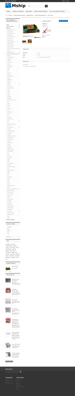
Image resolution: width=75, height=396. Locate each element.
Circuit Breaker (8, 249)
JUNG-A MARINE (10, 151)
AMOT (8, 216)
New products (10, 274)
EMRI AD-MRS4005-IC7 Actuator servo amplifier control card (15, 334)
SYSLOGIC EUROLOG (11, 130)
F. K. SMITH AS (10, 132)
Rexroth (8, 106)
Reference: (44, 23)
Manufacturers (10, 224)
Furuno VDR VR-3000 (16, 344)
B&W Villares (9, 226)
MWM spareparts (10, 43)
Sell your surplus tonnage (57, 11)
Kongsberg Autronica (29, 15)
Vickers (8, 93)
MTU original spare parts (11, 29)
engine (7, 255)
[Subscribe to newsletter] (20, 371)
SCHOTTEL (9, 146)
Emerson (8, 91)
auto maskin (8, 252)
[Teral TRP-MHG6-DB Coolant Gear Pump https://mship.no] (8, 354)
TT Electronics (9, 156)
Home (17, 382)
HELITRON (9, 67)
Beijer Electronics (10, 118)
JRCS (8, 89)
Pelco (8, 168)
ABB (8, 120)
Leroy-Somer (9, 108)
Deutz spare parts (10, 40)
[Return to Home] (6, 15)
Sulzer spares (9, 202)
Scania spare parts (10, 45)
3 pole (17, 257)
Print (45, 36)
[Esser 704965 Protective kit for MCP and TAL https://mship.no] (8, 310)
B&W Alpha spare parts (11, 41)
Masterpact (13, 257)
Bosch (8, 69)
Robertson (9, 55)
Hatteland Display (10, 207)
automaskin (8, 244)
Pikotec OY (9, 74)
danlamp (8, 178)
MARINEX (9, 134)
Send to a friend (47, 35)
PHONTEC (9, 60)
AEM (8, 233)
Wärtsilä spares (9, 204)
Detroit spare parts (10, 31)
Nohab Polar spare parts (11, 36)
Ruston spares (9, 195)
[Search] (46, 6)
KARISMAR (9, 96)
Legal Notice (18, 385)
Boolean (8, 144)
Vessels (8, 11)
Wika (8, 110)
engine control (12, 247)
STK (8, 175)
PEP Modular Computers (11, 166)
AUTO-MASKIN (9, 65)
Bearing (17, 247)
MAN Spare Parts (10, 214)
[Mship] (15, 5)
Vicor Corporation (10, 139)
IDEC (8, 101)
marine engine (12, 254)
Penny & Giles (9, 62)
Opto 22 (8, 183)
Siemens (8, 103)
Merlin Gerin (9, 158)
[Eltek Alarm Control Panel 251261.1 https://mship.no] (8, 280)
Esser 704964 (14, 299)
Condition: (44, 25)
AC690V (12, 252)
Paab (8, 70)
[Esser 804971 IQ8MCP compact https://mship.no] (8, 290)
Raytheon (8, 171)
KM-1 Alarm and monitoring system (40, 15)
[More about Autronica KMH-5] (8, 269)
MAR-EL (8, 50)
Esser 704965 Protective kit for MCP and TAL (16, 310)
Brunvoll (8, 77)
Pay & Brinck (11, 255)
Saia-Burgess (9, 79)
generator (17, 254)
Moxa (8, 154)
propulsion (15, 245)
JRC (8, 115)
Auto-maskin (17, 255)
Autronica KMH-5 (15, 266)
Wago (8, 173)
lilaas (8, 228)
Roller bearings (9, 211)
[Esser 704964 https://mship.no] (8, 301)
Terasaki (8, 113)
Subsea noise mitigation (10, 219)
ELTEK (8, 187)
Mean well (9, 72)
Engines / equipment (18, 11)
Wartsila (8, 84)
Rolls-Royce (9, 81)
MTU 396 (7, 254)
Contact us (64, 0)
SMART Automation (10, 149)
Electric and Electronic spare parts (19, 15)
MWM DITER (9, 200)
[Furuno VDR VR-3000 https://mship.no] (8, 345)
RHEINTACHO (9, 147)
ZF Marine (9, 230)
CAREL (8, 105)
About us (17, 383)
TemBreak (14, 249)
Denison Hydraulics (10, 163)
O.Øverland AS (9, 142)
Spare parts (29, 11)
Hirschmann (9, 117)
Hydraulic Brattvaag (10, 57)
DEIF (8, 122)
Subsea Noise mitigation (40, 11)
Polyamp (8, 94)
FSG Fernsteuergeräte (10, 170)
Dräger (8, 159)
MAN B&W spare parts (11, 33)
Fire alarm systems (10, 127)
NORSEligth (9, 98)
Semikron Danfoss (10, 137)
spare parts (13, 244)
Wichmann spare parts (10, 212)
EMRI (8, 182)
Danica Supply (9, 86)
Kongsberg (9, 82)
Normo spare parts (10, 199)
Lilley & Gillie (9, 125)
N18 (10, 250)
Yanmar (13, 250)
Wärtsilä (7, 250)
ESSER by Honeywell (10, 185)
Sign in (68, 0)
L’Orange (8, 197)
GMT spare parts (10, 38)
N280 (16, 252)
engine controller (9, 245)
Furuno (8, 180)
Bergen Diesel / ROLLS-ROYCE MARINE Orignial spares (12, 190)
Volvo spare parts (10, 192)
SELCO (8, 161)
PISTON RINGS (10, 209)
